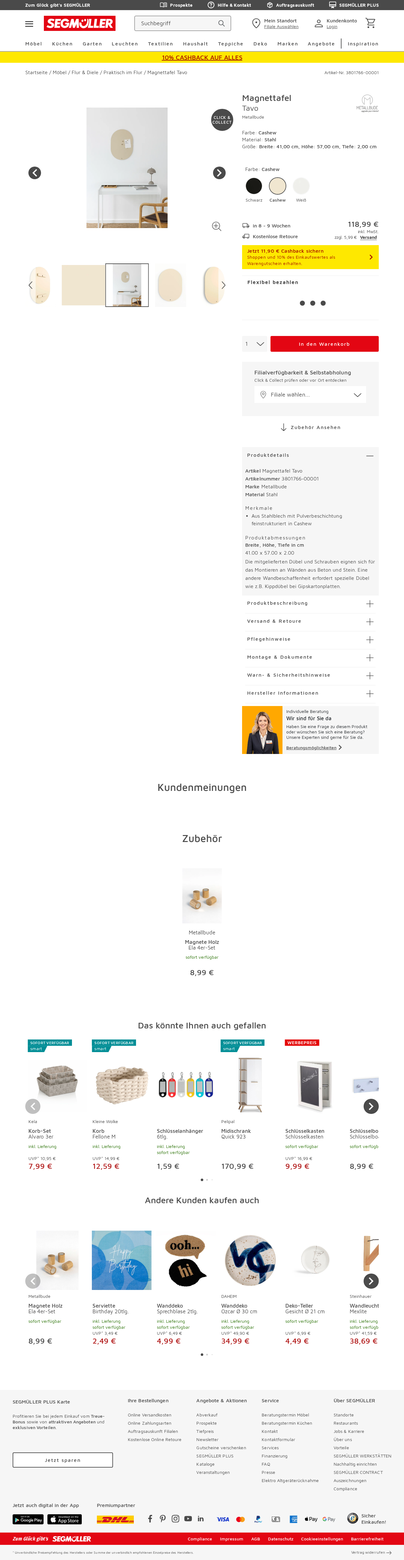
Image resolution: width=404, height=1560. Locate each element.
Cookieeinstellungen (322, 1538)
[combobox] (254, 344)
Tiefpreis (205, 1431)
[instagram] (175, 1520)
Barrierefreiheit (367, 1538)
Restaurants (346, 1423)
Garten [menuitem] (92, 43)
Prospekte (181, 5)
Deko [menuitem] (260, 43)
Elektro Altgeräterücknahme (290, 1480)
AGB (255, 1538)
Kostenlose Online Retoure (155, 1439)
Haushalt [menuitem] (195, 43)
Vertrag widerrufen (368, 1552)
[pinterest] (163, 1520)
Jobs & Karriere (349, 1431)
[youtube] (188, 1520)
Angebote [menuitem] (321, 43)
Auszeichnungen (350, 1480)
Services (270, 1447)
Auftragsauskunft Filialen (153, 1431)
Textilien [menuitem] (160, 43)
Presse (268, 1472)
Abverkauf (206, 1414)
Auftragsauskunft (295, 5)
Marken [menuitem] (287, 43)
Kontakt (270, 1431)
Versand (368, 237)
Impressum (231, 1538)
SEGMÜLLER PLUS (359, 5)
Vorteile (341, 1447)
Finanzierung (275, 1455)
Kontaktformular (278, 1439)
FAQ (266, 1464)
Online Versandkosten (149, 1414)
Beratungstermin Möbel (285, 1414)
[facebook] (150, 1520)
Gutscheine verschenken (221, 1447)
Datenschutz (281, 1538)
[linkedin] (201, 1520)
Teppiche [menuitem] (231, 43)
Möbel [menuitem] (33, 43)
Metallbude (253, 117)
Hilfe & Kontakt (234, 5)
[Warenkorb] (372, 23)
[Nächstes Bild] (219, 173)
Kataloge (205, 1464)
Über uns (343, 1439)
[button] (217, 226)
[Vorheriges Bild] (34, 173)
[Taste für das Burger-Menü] (29, 23)
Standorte (344, 1414)
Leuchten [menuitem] (125, 43)
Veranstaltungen (213, 1472)
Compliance (345, 1488)
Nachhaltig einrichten (355, 1464)
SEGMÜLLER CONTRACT (358, 1472)
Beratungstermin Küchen (287, 1423)
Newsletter (207, 1439)
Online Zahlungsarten (149, 1423)
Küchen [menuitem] (62, 43)
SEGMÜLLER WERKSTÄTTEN (362, 1455)
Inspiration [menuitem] (363, 43)
